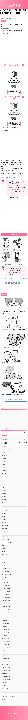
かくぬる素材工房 (14, 5)
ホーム (4, 709)
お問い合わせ (9, 709)
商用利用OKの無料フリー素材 (14, 715)
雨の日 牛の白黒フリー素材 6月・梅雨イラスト (16, 399)
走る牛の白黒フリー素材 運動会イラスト (12, 363)
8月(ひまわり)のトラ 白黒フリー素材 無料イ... (13, 347)
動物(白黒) (4, 289)
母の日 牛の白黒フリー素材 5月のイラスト (12, 394)
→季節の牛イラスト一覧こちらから (10, 177)
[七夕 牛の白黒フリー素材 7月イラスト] (15, 283)
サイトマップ (16, 709)
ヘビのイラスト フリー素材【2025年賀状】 (12, 378)
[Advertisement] (14, 48)
